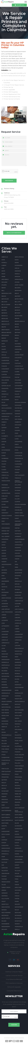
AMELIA (17, 268)
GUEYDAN (18, 530)
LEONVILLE (18, 623)
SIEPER (17, 834)
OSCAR (4, 732)
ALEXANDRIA (18, 265)
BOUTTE (4, 327)
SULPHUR (4, 862)
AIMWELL (4, 262)
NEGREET (17, 707)
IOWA (16, 567)
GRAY (3, 521)
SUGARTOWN (18, 859)
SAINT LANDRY (19, 817)
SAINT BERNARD (6, 810)
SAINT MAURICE (19, 820)
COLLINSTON (5, 380)
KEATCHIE (4, 586)
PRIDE (17, 774)
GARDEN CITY (5, 487)
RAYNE (17, 782)
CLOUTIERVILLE (6, 377)
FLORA (3, 466)
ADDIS (17, 259)
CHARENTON (5, 360)
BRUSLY (17, 335)
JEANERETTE (18, 572)
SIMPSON (4, 839)
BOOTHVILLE (5, 321)
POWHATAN (18, 771)
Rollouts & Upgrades (14, 987)
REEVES (4, 788)
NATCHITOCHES (6, 707)
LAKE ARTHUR (6, 609)
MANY (16, 656)
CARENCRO (18, 349)
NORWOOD (5, 721)
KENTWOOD (5, 592)
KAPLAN (17, 584)
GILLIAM (17, 498)
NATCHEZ (17, 704)
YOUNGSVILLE (19, 926)
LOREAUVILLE (5, 642)
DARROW (17, 396)
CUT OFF (4, 396)
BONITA (17, 318)
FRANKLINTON (6, 480)
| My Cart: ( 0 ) (20, 5)
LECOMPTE (5, 620)
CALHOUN (18, 343)
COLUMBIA (18, 380)
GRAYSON (17, 521)
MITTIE (17, 682)
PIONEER (17, 751)
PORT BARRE (18, 768)
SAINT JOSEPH (6, 817)
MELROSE (4, 670)
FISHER (4, 464)
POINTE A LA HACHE (5, 763)
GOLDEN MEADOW (20, 504)
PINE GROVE (5, 749)
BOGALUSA (5, 318)
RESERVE (17, 788)
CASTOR (17, 352)
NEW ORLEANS (19, 710)
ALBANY (4, 265)
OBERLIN (4, 726)
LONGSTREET (18, 637)
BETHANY (17, 313)
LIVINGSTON (5, 631)
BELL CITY (17, 301)
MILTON (17, 679)
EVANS (3, 455)
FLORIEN (17, 466)
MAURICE (17, 668)
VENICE (17, 893)
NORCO (17, 718)
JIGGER (4, 578)
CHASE (17, 360)
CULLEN (17, 394)
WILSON (4, 921)
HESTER (4, 550)
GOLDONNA (5, 507)
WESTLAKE (18, 912)
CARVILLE (4, 352)
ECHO (3, 430)
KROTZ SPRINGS (6, 598)
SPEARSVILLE (5, 851)
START (3, 856)
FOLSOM (17, 469)
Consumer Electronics (14, 991)
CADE (3, 343)
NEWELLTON (5, 715)
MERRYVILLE (18, 676)
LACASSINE (5, 603)
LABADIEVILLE (19, 600)
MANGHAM (5, 654)
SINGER (4, 842)
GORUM (4, 510)
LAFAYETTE (5, 606)
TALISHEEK (5, 870)
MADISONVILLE (19, 648)
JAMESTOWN (18, 570)
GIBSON (17, 496)
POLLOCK (17, 763)
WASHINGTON (6, 907)
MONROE (4, 684)
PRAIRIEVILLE (6, 774)
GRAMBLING (18, 510)
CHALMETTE (18, 357)
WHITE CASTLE (6, 918)
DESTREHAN (18, 408)
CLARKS (17, 371)
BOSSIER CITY (5, 324)
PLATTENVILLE (19, 757)
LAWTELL (17, 614)
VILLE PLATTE (5, 898)
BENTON (4, 310)
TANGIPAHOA (5, 873)
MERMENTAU (5, 676)
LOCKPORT (5, 634)
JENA (3, 575)
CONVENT (4, 382)
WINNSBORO (5, 923)
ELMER (4, 438)
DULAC (3, 424)
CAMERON (18, 346)
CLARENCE (5, 371)
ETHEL (16, 450)
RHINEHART (5, 791)
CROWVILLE (5, 394)
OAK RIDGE (5, 723)
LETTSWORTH (5, 626)
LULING (4, 645)
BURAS (17, 338)
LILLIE (3, 628)
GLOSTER (17, 501)
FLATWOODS (18, 464)
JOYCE (3, 584)
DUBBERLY (18, 422)
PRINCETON (5, 777)
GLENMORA (5, 501)
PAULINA (4, 740)
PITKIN (3, 754)
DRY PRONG (18, 419)
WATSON (4, 909)
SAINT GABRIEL (6, 814)
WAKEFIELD (5, 904)
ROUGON (17, 802)
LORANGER (18, 640)
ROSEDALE (5, 799)
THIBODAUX (18, 876)
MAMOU (4, 651)
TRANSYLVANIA (6, 881)
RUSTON (17, 805)
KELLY (3, 589)
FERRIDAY (18, 461)
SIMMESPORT (19, 837)
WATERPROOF (19, 907)
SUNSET (17, 865)
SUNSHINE (5, 867)
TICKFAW (4, 879)
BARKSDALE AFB (6, 293)
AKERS (17, 262)
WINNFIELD (18, 921)
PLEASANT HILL (19, 760)
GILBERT (4, 498)
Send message (9, 180)
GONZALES (18, 507)
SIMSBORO (18, 839)
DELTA (3, 402)
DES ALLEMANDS (7, 408)
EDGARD (17, 430)
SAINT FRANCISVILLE (19, 811)
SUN (3, 865)
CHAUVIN (4, 366)
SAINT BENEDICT (19, 807)
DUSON (17, 427)
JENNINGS (18, 575)
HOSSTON (4, 558)
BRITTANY (17, 332)
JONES (17, 578)
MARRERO (18, 662)
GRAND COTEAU (19, 515)
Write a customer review (14, 232)
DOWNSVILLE (5, 416)
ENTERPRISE (18, 441)
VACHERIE (18, 890)
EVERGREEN (18, 455)
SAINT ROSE (5, 823)
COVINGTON (18, 388)
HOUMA (17, 558)
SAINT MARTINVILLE (7, 820)
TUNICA (17, 884)
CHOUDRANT (5, 368)
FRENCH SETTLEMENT (18, 481)
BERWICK (4, 313)
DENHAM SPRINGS (20, 402)
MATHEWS (18, 665)
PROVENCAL (18, 777)
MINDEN (4, 682)
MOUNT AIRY (18, 698)
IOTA (3, 567)
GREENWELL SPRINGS (18, 524)
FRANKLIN (18, 478)
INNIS (16, 564)
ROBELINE (18, 793)
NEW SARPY (18, 712)
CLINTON (17, 374)
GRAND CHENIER (7, 515)
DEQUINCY (5, 405)
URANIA (4, 890)
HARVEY (4, 542)
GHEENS (17, 493)
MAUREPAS (5, 668)
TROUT (16, 881)
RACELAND (18, 779)
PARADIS (4, 737)
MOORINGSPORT (6, 690)
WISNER (17, 923)
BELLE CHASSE (6, 304)
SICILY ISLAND (6, 834)
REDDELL (17, 785)
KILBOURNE (18, 592)
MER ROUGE (5, 673)
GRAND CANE (19, 512)
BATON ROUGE (19, 299)
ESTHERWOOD (6, 450)
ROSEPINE (5, 802)
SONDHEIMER (6, 848)
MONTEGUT (18, 684)
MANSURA (4, 656)
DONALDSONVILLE (7, 413)
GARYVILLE (5, 490)
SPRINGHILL (5, 853)
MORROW (18, 696)
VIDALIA (17, 895)
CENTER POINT (19, 354)
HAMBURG (18, 536)
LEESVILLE (18, 620)
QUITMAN (4, 779)
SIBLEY (17, 831)
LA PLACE (4, 600)
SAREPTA (4, 825)
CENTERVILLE (5, 357)
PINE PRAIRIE (19, 749)
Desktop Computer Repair (14, 971)
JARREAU (4, 572)
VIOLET (4, 901)
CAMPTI (4, 349)
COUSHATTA (5, 388)
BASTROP (17, 296)
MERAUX (17, 673)
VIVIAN (17, 901)
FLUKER (4, 469)
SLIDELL (17, 845)
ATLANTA (4, 285)
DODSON (17, 410)
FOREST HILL (5, 475)
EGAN (16, 433)
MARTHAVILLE (6, 665)
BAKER (4, 287)
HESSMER (18, 547)
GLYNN (4, 504)
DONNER (17, 413)
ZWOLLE (17, 929)
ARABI (3, 276)
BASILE (17, 293)
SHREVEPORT (5, 831)
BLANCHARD (18, 315)
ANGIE (3, 273)
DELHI (16, 399)
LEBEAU (4, 617)
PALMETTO (18, 735)
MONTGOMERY (19, 687)
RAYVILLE (4, 785)
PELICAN (4, 743)
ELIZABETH (5, 436)
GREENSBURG (6, 524)
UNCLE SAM (18, 887)
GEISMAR (17, 490)
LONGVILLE (5, 640)
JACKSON (4, 570)
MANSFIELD (18, 654)
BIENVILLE (5, 315)
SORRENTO (18, 848)
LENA (3, 623)
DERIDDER (18, 405)
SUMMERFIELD (19, 862)
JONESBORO (5, 581)
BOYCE (17, 327)
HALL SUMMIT (5, 536)
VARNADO (4, 893)
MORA (16, 690)
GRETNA (17, 528)
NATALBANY (5, 704)
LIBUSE (17, 626)
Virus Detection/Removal (14, 979)
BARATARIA (18, 290)
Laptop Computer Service (14, 975)
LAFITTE (17, 606)
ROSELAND (18, 799)
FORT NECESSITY (19, 475)
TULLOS (4, 884)
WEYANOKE (18, 915)
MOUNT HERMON (7, 701)
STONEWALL (5, 859)
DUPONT (4, 427)
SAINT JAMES (18, 814)
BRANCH (17, 329)
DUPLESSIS (18, 424)
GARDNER (18, 487)
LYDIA (3, 648)
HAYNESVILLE (19, 544)
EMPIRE (4, 441)
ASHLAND (4, 282)
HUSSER (4, 561)
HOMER (4, 556)
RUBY (3, 805)
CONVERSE (18, 382)
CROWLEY (18, 391)
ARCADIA (17, 276)
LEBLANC (17, 617)
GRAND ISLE (5, 518)
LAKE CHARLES (19, 609)
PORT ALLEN (5, 768)
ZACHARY (4, 929)
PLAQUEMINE (5, 757)
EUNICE (4, 452)
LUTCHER (17, 645)
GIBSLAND (5, 496)
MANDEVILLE (18, 651)
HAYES (3, 544)
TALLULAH (17, 870)
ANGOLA (17, 273)
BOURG (17, 324)
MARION (17, 659)
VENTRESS (5, 895)
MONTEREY (5, 687)
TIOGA (16, 879)
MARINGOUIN (5, 659)
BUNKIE (4, 338)
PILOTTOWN (18, 746)
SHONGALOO (18, 828)
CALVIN (4, 346)
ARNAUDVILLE (19, 279)
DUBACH (4, 422)
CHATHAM (18, 363)
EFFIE (3, 433)
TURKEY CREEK (6, 887)
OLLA (3, 729)
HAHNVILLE (18, 533)
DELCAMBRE (5, 399)
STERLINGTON (19, 856)
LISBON (17, 628)
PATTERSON (18, 737)
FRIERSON (5, 484)
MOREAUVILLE (6, 693)
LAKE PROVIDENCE (7, 612)
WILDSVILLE (18, 918)
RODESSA (17, 796)
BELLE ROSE (18, 304)
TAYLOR (17, 873)
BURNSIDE (5, 340)
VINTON (17, 898)
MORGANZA (5, 696)
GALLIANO (18, 484)
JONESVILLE (18, 581)
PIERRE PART (5, 746)
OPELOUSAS (18, 729)
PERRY (17, 743)
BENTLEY (17, 307)
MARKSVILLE (5, 662)
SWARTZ (17, 867)
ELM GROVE (18, 436)
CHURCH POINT (19, 368)
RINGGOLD (18, 791)
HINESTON (18, 550)
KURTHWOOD (19, 598)
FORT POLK (5, 478)
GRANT (17, 518)
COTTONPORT (19, 385)
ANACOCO (18, 271)
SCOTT (3, 828)
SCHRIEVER (18, 825)
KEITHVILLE (18, 586)
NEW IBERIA (5, 710)
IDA (16, 561)
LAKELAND (18, 612)
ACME (3, 259)
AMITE (3, 271)
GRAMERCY (5, 512)
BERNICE (17, 310)
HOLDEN (17, 553)
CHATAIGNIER (6, 363)
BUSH (16, 340)
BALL (3, 290)
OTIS (16, 732)
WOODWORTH (6, 926)
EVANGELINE (18, 452)
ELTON (17, 438)
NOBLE (4, 718)
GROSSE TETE (5, 530)
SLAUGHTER (5, 845)
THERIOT (4, 876)
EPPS (3, 444)
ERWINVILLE (18, 447)
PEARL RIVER (19, 740)
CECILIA (4, 354)
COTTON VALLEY (6, 385)
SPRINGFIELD (19, 851)
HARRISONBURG (19, 539)
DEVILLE (4, 410)
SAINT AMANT (5, 807)
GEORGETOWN (6, 493)
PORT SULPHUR (6, 771)
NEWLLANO (18, 715)
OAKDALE (17, 723)
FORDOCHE (5, 472)
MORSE (4, 698)
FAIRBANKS (5, 458)
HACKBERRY (5, 533)
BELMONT (4, 307)
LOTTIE (17, 642)
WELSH (17, 909)
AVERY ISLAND (19, 285)
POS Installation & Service (14, 983)
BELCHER (4, 301)
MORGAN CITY (19, 693)
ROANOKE (5, 793)
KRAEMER (18, 595)
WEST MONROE (6, 912)
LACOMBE (18, 603)
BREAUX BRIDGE (6, 332)
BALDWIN (17, 287)
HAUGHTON (18, 542)
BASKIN (4, 296)
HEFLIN (4, 547)
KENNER (17, 589)
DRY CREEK (5, 419)
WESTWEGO (5, 915)
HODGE (4, 553)
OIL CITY (17, 726)
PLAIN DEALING (19, 754)
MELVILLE (17, 670)
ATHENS (17, 282)
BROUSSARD (5, 335)
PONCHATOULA (19, 765)
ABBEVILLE (5, 257)
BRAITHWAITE (6, 329)
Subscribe (14, 1024)
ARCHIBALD (5, 279)
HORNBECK (18, 556)
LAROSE (4, 614)
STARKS (17, 853)
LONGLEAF (5, 637)
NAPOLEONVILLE (20, 701)
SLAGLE (17, 842)
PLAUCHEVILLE (6, 760)
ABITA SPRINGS (19, 257)
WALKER (17, 904)
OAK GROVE (18, 721)
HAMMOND (5, 539)
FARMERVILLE (19, 458)
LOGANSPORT (19, 634)
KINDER (4, 595)
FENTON (4, 461)
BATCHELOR (5, 299)
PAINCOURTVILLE (6, 735)
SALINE (17, 823)
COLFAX (17, 377)
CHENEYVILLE (19, 366)
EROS (3, 447)
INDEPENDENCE (6, 564)
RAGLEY (4, 782)
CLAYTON (4, 374)
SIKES (3, 837)
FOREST (17, 472)
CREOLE (4, 391)
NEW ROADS (5, 712)
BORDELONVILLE (20, 321)
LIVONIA (17, 631)
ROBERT (4, 796)
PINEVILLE (5, 751)
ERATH (17, 444)
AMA (3, 268)
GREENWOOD (6, 528)
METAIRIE (4, 679)
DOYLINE (17, 416)
